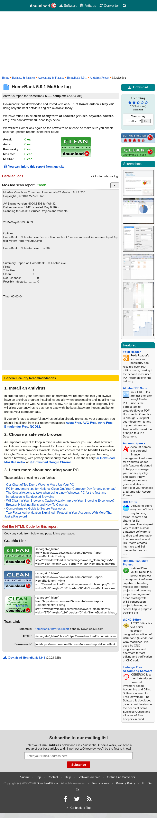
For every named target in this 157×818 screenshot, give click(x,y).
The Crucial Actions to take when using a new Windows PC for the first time (56, 492)
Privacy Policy (125, 783)
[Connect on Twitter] (77, 800)
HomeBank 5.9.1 (77, 77)
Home (5, 77)
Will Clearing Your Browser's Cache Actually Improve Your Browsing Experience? (60, 500)
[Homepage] (43, 5)
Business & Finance (23, 77)
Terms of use (100, 783)
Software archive (89, 777)
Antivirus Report (99, 77)
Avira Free (105, 422)
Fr (143, 783)
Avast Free (73, 422)
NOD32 (35, 426)
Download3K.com (48, 783)
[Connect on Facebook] (65, 800)
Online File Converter (121, 777)
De (149, 783)
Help (68, 777)
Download (140, 87)
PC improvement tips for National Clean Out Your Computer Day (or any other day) (61, 488)
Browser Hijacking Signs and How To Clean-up (37, 504)
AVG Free (89, 422)
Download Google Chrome (52, 462)
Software (70, 5)
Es (77, 789)
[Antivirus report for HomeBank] (76, 156)
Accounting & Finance (51, 77)
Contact (53, 777)
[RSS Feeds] (89, 800)
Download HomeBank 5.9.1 (27, 657)
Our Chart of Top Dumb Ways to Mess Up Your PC (40, 484)
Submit (24, 777)
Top (38, 777)
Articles (90, 5)
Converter (111, 5)
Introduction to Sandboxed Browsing (30, 496)
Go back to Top (80, 807)
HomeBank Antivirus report (52, 628)
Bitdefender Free (16, 426)
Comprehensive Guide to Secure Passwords (36, 508)
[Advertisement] (78, 43)
